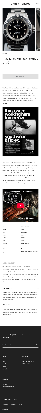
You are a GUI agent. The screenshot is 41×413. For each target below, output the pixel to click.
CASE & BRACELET (9, 263)
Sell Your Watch (26, 364)
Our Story (5, 364)
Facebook (13, 404)
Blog (4, 361)
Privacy (15, 399)
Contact (5, 384)
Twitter (20, 404)
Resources (25, 356)
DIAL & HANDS (7, 288)
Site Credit (5, 409)
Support (5, 379)
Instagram (5, 404)
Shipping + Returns (8, 387)
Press (4, 366)
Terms (10, 399)
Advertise (5, 369)
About (4, 356)
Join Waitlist (20, 76)
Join (37, 345)
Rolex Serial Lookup (28, 361)
